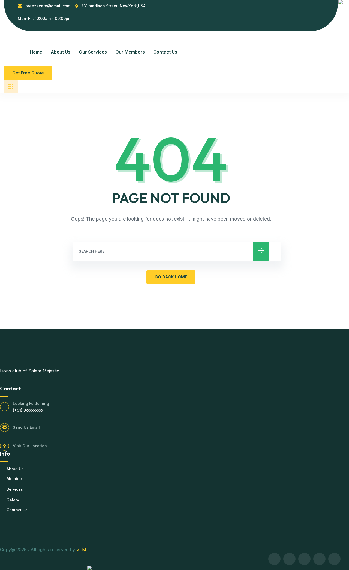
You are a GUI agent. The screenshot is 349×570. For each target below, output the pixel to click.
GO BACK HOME (171, 277)
